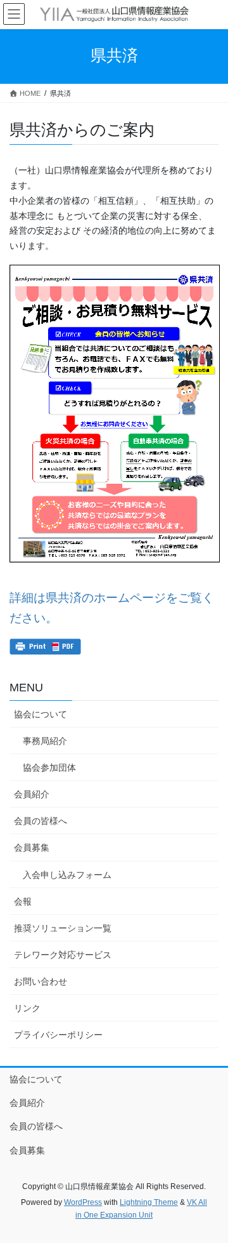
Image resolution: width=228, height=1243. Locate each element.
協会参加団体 (49, 767)
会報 (23, 901)
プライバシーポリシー (58, 1035)
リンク (27, 1008)
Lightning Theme (149, 1202)
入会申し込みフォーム (67, 875)
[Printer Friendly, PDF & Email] (45, 647)
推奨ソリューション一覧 (62, 928)
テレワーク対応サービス (62, 955)
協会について (40, 714)
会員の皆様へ (40, 821)
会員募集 (31, 847)
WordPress (83, 1202)
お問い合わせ (40, 981)
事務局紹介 (45, 741)
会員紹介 (31, 794)
